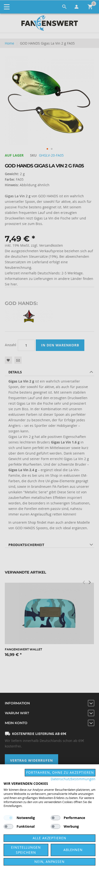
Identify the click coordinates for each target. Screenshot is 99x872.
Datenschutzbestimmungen (73, 779)
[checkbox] (55, 817)
